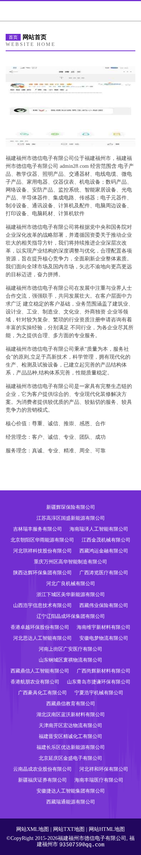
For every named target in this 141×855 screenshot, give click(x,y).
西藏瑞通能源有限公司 (70, 801)
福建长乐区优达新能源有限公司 (70, 747)
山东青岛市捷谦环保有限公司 (98, 681)
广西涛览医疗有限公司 (103, 572)
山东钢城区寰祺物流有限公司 (70, 659)
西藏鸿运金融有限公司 (103, 550)
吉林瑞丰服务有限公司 (37, 528)
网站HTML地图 (107, 829)
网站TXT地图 (69, 829)
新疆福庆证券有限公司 (42, 779)
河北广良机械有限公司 (70, 583)
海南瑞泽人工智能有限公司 (99, 528)
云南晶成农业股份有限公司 (42, 769)
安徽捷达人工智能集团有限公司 (70, 790)
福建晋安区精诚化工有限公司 (70, 736)
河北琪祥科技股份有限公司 (42, 550)
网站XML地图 (32, 829)
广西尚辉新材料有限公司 (103, 670)
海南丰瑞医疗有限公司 (98, 779)
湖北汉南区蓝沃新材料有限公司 (70, 714)
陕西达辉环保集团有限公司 (42, 572)
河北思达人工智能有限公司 (42, 638)
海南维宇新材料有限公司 (103, 627)
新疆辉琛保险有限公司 (70, 507)
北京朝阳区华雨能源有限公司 (42, 539)
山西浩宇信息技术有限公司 (42, 605)
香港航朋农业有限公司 (35, 681)
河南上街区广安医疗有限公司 (70, 649)
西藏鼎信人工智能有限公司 (40, 670)
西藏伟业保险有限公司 (103, 605)
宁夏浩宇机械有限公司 (98, 692)
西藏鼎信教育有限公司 (70, 703)
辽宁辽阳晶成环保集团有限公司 (70, 616)
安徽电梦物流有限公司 (103, 638)
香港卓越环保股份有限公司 (40, 627)
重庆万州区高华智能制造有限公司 (70, 561)
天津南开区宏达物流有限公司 (70, 725)
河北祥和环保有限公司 (103, 769)
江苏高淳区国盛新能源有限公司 (70, 518)
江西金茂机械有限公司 (106, 539)
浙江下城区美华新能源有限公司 (70, 594)
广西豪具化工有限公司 (42, 692)
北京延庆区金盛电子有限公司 (70, 758)
